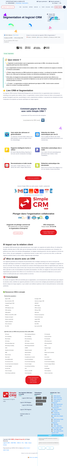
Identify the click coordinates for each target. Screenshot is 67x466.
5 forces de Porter (47, 336)
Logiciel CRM (51, 16)
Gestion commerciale (9, 319)
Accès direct (46, 357)
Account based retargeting (49, 361)
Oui (42, 448)
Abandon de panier (28, 350)
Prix (23, 442)
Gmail (55, 153)
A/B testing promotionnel (29, 345)
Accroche (46, 366)
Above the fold (8, 354)
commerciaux (44, 140)
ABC (45, 350)
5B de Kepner (7, 338)
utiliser (46, 265)
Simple (19, 165)
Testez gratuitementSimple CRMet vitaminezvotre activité (33, 380)
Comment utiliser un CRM (25, 414)
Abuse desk (7, 357)
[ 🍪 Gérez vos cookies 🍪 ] (33, 457)
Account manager (28, 363)
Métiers (31, 7)
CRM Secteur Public (58, 419)
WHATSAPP (25, 3)
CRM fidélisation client (9, 307)
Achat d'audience (47, 370)
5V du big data (47, 338)
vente (49, 261)
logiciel (13, 399)
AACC (45, 345)
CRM (20, 7)
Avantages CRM (38, 298)
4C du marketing (8, 336)
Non (50, 448)
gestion (14, 95)
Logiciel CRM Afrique (27, 405)
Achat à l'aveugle (8, 370)
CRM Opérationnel (57, 404)
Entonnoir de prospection (39, 314)
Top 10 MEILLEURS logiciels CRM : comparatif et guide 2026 (57, 432)
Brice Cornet (15, 35)
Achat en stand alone (48, 373)
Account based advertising (30, 361)
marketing (5, 95)
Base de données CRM (9, 301)
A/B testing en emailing (9, 345)
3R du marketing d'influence (30, 334)
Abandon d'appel (47, 347)
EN (60, 3)
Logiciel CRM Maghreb (25, 409)
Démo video (58, 7)
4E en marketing (28, 336)
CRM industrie (56, 396)
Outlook (52, 153)
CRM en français (38, 307)
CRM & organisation (53, 17)
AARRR (26, 347)
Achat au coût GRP (28, 370)
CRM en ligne (37, 305)
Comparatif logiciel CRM (9, 303)
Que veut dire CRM (38, 326)
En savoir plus (18, 233)
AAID (6, 347)
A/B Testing (27, 341)
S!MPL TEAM (6, 450)
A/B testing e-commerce (29, 343)
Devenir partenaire (54, 1)
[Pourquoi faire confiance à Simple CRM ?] (27, 48)
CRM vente (37, 312)
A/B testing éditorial (48, 343)
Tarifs (43, 7)
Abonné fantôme (28, 352)
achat (32, 253)
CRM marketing (8, 310)
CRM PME (13, 442)
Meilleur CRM (37, 321)
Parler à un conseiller (33, 178)
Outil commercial (8, 323)
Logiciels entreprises (9, 321)
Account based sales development (11, 363)
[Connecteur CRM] (33, 191)
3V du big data (47, 334)
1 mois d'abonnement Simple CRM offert (48, 232)
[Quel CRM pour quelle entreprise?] (19, 48)
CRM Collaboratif (57, 399)
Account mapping (8, 366)
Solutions (25, 7)
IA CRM (44, 398)
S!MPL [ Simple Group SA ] (18, 439)
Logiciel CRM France (27, 398)
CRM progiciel (7, 312)
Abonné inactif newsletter (49, 352)
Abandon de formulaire (9, 350)
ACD (26, 368)
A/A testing (7, 341)
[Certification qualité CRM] (33, 217)
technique (29, 153)
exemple (17, 265)
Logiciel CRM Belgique (25, 402)
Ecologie (48, 7)
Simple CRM (51, 14)
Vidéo (26, 442)
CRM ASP (36, 303)
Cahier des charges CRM (39, 301)
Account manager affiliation (49, 363)
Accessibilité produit (9, 359)
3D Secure (7, 334)
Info (52, 7)
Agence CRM (7, 298)
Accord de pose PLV (9, 361)
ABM (6, 352)
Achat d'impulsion (28, 373)
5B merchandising (28, 338)
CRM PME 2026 (57, 429)
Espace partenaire (42, 1)
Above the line (27, 354)
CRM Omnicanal (57, 397)
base (46, 95)
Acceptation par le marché (30, 357)
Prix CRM (7, 326)
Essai (30, 442)
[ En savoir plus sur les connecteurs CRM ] (33, 195)
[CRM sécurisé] (46, 48)
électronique (37, 265)
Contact (56, 3)
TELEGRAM (18, 3)
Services (36, 7)
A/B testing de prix (48, 341)
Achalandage (46, 368)
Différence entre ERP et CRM (10, 314)
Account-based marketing (29, 366)
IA (39, 7)
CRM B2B (55, 424)
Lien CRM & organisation (40, 401)
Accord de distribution (29, 359)
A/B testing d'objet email (9, 343)
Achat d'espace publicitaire (10, 373)
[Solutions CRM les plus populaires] (37, 48)
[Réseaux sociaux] (64, 7)
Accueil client (7, 368)
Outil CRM (37, 323)
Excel (45, 167)
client (40, 253)
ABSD (45, 354)
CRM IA (19, 442)
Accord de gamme (47, 359)
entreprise (43, 115)
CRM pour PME (38, 310)
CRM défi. (7, 305)
